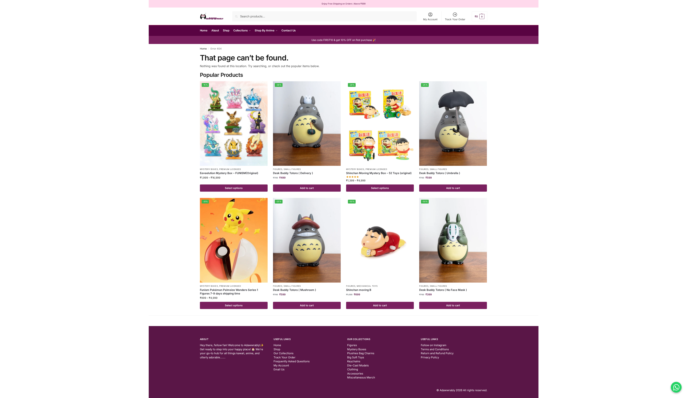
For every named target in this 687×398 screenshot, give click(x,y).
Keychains (353, 361)
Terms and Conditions (435, 349)
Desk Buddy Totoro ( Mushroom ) (294, 290)
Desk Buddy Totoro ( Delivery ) (293, 173)
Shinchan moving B (358, 290)
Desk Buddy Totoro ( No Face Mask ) (443, 290)
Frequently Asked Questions (292, 361)
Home (203, 48)
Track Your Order (455, 19)
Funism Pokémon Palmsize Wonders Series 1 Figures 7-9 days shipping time (229, 291)
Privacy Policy (430, 357)
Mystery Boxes (209, 169)
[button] (479, 16)
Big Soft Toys (355, 357)
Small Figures (292, 169)
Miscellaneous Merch (361, 377)
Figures (277, 169)
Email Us (279, 369)
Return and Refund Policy (437, 353)
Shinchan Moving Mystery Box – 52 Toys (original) (379, 173)
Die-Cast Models (358, 365)
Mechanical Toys (367, 286)
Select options (234, 187)
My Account (430, 19)
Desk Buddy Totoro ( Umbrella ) (439, 173)
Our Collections (283, 353)
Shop (277, 349)
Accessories (355, 373)
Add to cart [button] (307, 187)
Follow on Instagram (433, 345)
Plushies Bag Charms (360, 353)
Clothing (352, 369)
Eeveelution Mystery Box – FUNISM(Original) (229, 173)
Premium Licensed (230, 169)
